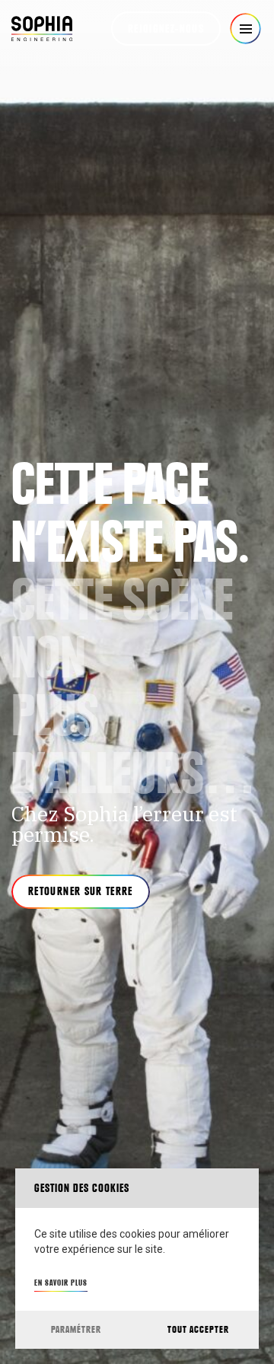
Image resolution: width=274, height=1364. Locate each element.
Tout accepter (198, 1329)
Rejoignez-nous (166, 29)
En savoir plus (61, 1282)
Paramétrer (76, 1329)
